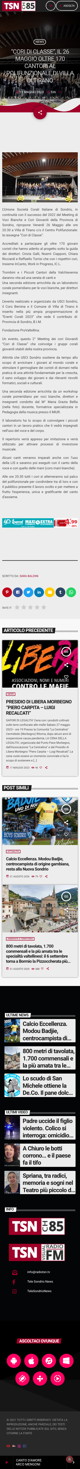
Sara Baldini (29, 576)
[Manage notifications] (69, 1459)
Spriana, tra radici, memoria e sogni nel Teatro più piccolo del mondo (49, 1186)
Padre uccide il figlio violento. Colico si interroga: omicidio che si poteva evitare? (47, 1135)
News (40, 42)
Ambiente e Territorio (20, 939)
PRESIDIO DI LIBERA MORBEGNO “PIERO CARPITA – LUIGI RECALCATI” (39, 707)
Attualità (13, 851)
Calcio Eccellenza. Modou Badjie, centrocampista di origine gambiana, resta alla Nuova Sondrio (37, 864)
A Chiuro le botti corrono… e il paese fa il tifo (47, 1155)
